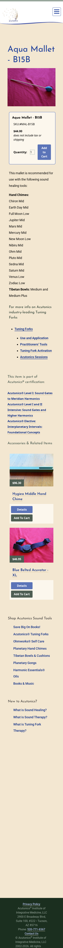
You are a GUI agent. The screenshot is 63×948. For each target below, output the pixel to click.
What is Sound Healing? (30, 710)
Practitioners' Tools (33, 344)
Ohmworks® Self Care (28, 641)
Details (22, 509)
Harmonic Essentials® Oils (29, 673)
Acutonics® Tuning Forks (30, 634)
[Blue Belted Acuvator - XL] (31, 545)
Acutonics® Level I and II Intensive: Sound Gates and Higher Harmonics (27, 409)
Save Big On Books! (26, 627)
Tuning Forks (24, 329)
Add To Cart (22, 518)
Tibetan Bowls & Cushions (31, 656)
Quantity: (20, 152)
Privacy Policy (31, 904)
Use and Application (34, 338)
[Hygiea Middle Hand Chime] (31, 470)
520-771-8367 (36, 929)
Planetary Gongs (24, 663)
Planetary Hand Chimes (30, 648)
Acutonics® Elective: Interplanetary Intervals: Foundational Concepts (25, 426)
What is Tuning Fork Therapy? (27, 727)
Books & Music (23, 683)
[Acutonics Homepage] (10, 15)
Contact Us (31, 933)
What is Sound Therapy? (30, 717)
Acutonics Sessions (34, 357)
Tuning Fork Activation (36, 350)
